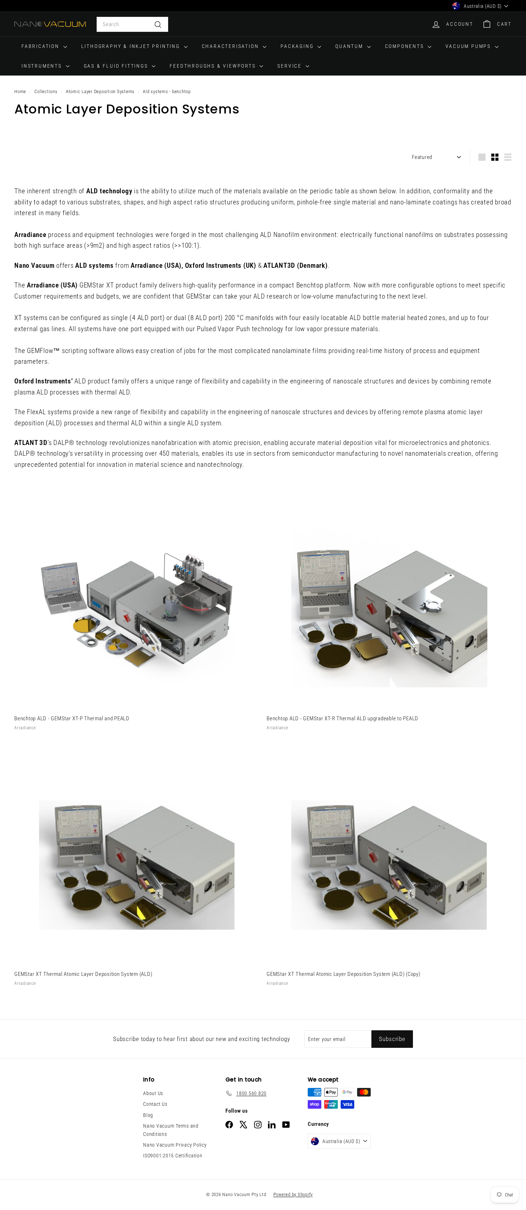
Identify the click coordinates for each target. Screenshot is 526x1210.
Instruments (42, 66)
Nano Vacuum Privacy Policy (175, 1145)
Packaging (298, 46)
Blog (148, 1115)
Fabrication (41, 46)
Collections (45, 91)
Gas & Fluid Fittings (117, 66)
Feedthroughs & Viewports (214, 66)
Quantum (350, 46)
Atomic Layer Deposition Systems (100, 91)
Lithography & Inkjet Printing (131, 46)
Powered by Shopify (293, 1194)
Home (20, 91)
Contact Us (155, 1104)
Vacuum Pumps (469, 46)
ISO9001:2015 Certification (173, 1155)
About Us (153, 1093)
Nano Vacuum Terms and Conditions (171, 1130)
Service (290, 66)
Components (405, 46)
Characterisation (231, 46)
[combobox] (132, 24)
